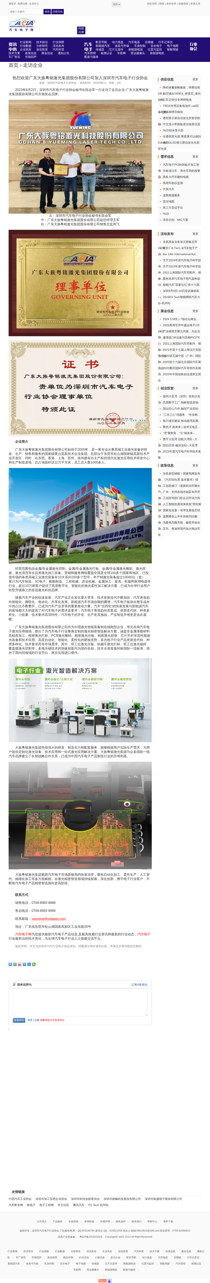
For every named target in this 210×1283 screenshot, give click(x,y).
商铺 (161, 3)
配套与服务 (129, 1269)
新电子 (31, 1205)
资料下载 (168, 1221)
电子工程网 (46, 1205)
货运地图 (168, 201)
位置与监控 (148, 1263)
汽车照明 (180, 1263)
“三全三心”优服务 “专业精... (181, 414)
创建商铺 (183, 3)
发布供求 (171, 3)
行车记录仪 (193, 1257)
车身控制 (49, 1263)
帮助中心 (152, 1221)
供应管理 (152, 3)
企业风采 (107, 1251)
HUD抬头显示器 (173, 130)
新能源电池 (129, 1263)
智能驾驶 (165, 1263)
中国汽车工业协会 (20, 1198)
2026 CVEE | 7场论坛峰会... (181, 319)
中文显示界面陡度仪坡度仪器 (181, 124)
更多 (195, 79)
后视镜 (177, 1257)
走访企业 (33, 65)
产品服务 (58, 1221)
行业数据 (60, 1251)
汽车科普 (139, 1251)
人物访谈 (100, 1257)
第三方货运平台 (173, 207)
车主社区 (63, 1205)
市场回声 (36, 1257)
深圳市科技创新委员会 (85, 1198)
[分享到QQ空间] (15, 964)
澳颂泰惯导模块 (173, 112)
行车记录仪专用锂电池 (177, 99)
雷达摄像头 (93, 1269)
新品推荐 (52, 1257)
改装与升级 (32, 1263)
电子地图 (81, 1263)
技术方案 (155, 1251)
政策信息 (170, 1251)
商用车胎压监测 (173, 183)
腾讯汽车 (78, 1205)
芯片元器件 (111, 1263)
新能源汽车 (14, 1263)
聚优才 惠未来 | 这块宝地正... (181, 427)
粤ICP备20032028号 (91, 1236)
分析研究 (76, 1251)
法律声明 (105, 1221)
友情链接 (89, 1221)
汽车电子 (144, 934)
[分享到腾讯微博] (24, 964)
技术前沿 (28, 1251)
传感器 (95, 1263)
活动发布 (91, 1251)
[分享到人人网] (29, 964)
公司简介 (42, 1221)
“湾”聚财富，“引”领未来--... (180, 433)
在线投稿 (73, 1221)
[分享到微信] (34, 964)
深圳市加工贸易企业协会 (51, 1198)
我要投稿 (58, 11)
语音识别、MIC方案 (175, 219)
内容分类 (81, 30)
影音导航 (131, 1257)
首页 (13, 65)
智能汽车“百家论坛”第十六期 (181, 284)
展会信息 (186, 1251)
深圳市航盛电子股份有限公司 (163, 1198)
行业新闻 (12, 1251)
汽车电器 (163, 1257)
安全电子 (65, 1263)
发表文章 (195, 3)
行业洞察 (44, 1251)
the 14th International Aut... (180, 254)
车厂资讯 (21, 1257)
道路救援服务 (171, 195)
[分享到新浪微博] (20, 964)
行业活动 (84, 1257)
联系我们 (137, 1221)
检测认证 (196, 1263)
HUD (166, 213)
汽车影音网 (16, 1205)
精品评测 (68, 1257)
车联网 (77, 1269)
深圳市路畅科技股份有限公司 (122, 1198)
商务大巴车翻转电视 (176, 177)
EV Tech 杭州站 (98, 1205)
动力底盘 (147, 1257)
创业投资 (123, 1251)
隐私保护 (121, 1221)
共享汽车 (168, 189)
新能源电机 (111, 1269)
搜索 (47, 11)
